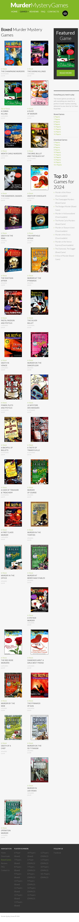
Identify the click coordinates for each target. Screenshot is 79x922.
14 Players (57, 134)
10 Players (57, 127)
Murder (39, 5)
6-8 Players (4, 116)
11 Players (57, 129)
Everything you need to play (64, 95)
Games (23, 11)
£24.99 (3, 668)
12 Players (57, 132)
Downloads (5, 856)
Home (14, 11)
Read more (66, 73)
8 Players (4, 751)
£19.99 (3, 753)
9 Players (57, 124)
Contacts (53, 11)
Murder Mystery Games (8, 916)
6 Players (57, 117)
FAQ (43, 11)
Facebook (57, 853)
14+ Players (58, 165)
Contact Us (5, 870)
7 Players (57, 119)
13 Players (57, 160)
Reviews (34, 11)
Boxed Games (59, 114)
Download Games (60, 140)
